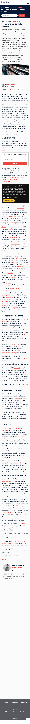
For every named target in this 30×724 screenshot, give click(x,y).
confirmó (18, 258)
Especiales (24, 702)
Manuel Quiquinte (7, 512)
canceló (4, 305)
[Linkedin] (24, 712)
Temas (6, 702)
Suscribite (22, 15)
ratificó (11, 229)
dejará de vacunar (22, 266)
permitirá (5, 301)
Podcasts (10, 705)
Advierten (12, 223)
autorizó (10, 273)
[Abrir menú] (28, 2)
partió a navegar (19, 506)
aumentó (8, 330)
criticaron (23, 358)
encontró (13, 262)
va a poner (21, 524)
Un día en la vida (17, 567)
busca (25, 334)
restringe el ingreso (8, 295)
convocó (16, 344)
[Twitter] (10, 712)
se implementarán (14, 237)
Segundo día (9, 297)
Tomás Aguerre (11, 84)
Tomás (4, 559)
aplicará (13, 277)
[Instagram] (13, 712)
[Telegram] (20, 712)
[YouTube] (6, 712)
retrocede (5, 220)
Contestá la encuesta (9, 200)
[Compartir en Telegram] (14, 89)
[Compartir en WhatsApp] (12, 89)
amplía (14, 308)
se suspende (11, 216)
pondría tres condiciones (17, 463)
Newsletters (8, 21)
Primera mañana (16, 21)
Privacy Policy (21, 716)
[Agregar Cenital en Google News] (19, 89)
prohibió (4, 242)
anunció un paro (7, 481)
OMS (3, 150)
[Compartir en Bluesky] (10, 89)
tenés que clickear (7, 536)
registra (8, 283)
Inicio (3, 21)
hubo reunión (15, 244)
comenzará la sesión (20, 398)
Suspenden (20, 208)
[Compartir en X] (8, 89)
